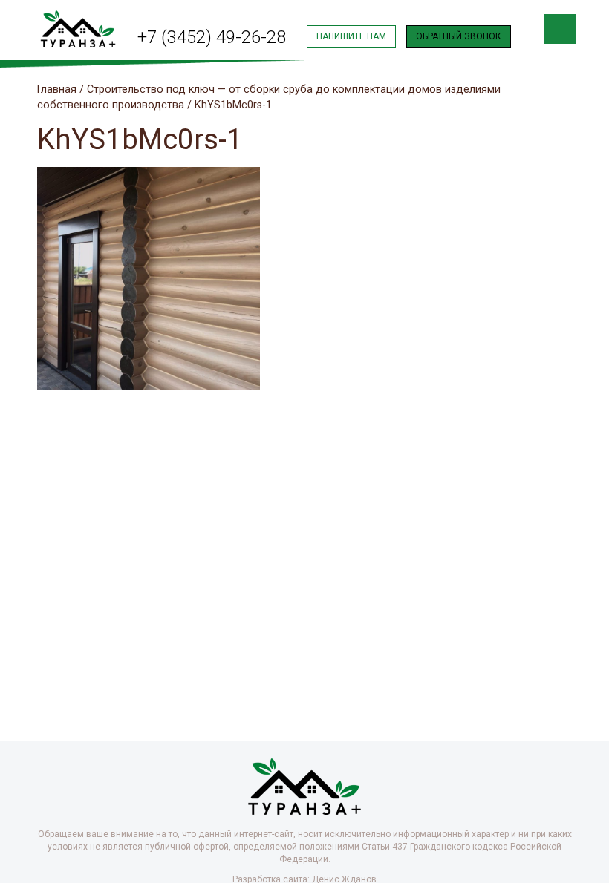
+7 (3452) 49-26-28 (211, 37)
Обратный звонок (458, 36)
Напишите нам (351, 36)
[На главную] (78, 28)
